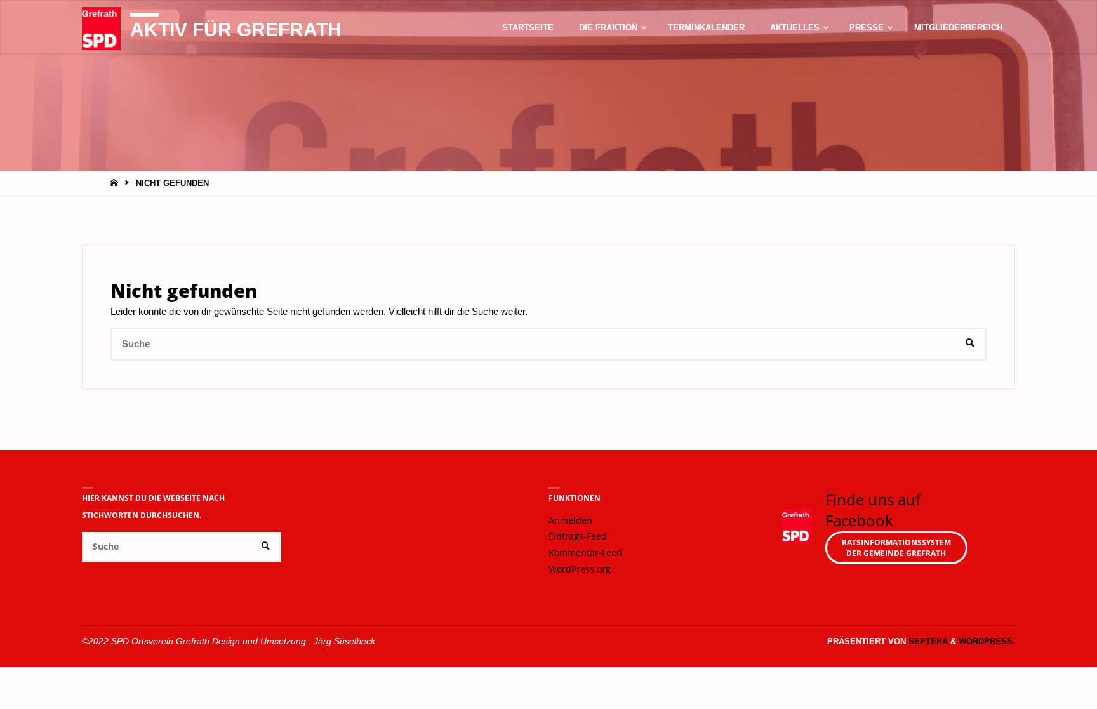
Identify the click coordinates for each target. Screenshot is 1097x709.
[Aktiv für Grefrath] (101, 27)
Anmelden (570, 520)
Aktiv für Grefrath (236, 29)
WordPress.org (579, 569)
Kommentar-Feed (585, 553)
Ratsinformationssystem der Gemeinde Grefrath (896, 548)
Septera (927, 641)
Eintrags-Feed (577, 536)
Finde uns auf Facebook (873, 510)
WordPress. (987, 641)
